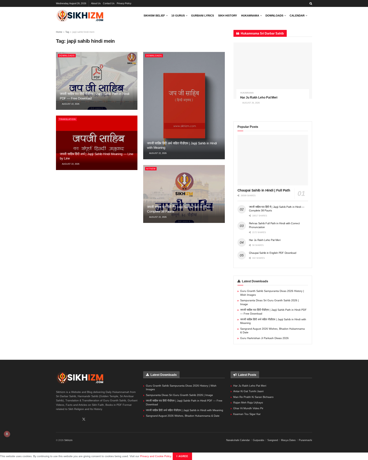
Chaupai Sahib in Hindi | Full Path (263, 190)
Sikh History (227, 15)
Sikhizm (68, 440)
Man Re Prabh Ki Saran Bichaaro (253, 396)
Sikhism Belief (154, 15)
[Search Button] (311, 3)
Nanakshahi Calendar (238, 440)
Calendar (297, 15)
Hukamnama (250, 15)
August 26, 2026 (251, 103)
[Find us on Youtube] (77, 419)
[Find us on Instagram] (70, 419)
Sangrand (272, 440)
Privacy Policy (124, 3)
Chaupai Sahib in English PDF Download (272, 252)
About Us (96, 3)
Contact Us (108, 3)
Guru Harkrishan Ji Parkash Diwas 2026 (264, 338)
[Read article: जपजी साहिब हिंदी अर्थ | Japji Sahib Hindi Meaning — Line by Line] (96, 143)
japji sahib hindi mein (83, 32)
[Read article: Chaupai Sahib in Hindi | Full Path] (272, 160)
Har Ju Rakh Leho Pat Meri (258, 97)
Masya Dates (288, 440)
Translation (67, 119)
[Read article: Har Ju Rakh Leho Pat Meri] (272, 71)
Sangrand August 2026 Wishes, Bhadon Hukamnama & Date (182, 415)
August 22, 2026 (70, 104)
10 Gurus (178, 15)
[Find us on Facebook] (57, 419)
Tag (67, 32)
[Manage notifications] (7, 434)
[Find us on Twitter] (83, 419)
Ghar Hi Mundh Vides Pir (248, 408)
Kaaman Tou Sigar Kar (247, 414)
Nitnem (150, 169)
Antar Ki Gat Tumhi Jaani (248, 391)
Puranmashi (305, 440)
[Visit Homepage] (80, 15)
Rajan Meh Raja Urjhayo (248, 402)
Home (59, 32)
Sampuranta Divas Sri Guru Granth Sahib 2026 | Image (179, 395)
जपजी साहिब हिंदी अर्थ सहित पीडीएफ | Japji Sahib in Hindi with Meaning (184, 410)
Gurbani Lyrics (202, 15)
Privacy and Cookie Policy (155, 456)
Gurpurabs (258, 440)
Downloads (274, 15)
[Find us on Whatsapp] (63, 419)
